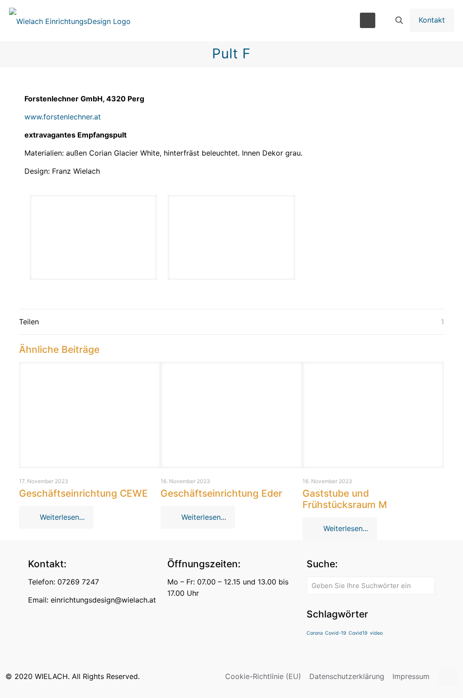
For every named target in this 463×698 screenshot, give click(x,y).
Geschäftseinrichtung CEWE (83, 493)
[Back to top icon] (448, 676)
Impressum (411, 676)
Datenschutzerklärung (346, 676)
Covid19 (358, 633)
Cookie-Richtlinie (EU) (263, 676)
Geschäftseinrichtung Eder (221, 493)
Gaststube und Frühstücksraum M (344, 499)
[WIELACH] (70, 20)
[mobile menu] (367, 20)
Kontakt (432, 19)
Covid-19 (335, 633)
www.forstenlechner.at (62, 116)
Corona (315, 633)
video (376, 633)
